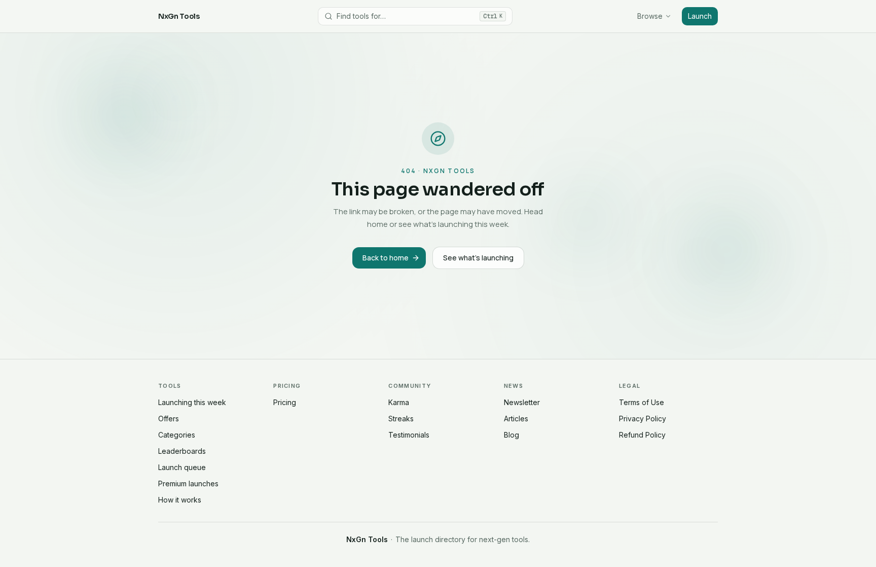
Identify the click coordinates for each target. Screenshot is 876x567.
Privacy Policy (642, 418)
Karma (398, 402)
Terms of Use (641, 402)
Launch (700, 16)
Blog (511, 434)
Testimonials (408, 434)
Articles (516, 418)
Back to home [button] (385, 257)
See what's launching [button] (478, 257)
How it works (179, 499)
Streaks (401, 418)
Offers (168, 418)
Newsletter (522, 402)
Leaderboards (182, 451)
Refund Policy (642, 434)
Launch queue (182, 467)
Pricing (284, 402)
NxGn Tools (179, 16)
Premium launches (188, 483)
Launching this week (192, 402)
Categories (176, 434)
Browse (650, 16)
